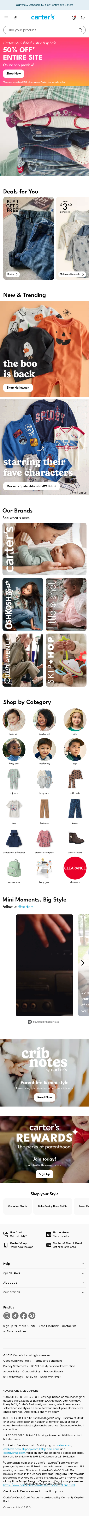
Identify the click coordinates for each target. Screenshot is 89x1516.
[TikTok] (15, 1315)
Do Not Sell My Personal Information (53, 1366)
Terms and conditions (48, 1360)
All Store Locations (14, 1331)
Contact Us (69, 1326)
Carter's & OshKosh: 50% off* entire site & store (44, 5)
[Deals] (15, 17)
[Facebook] (23, 1315)
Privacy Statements (15, 1366)
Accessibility (11, 1371)
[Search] (80, 30)
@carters (26, 907)
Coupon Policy (31, 1371)
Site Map (31, 1377)
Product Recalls (54, 1371)
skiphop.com (30, 1449)
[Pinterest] (31, 1315)
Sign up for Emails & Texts (19, 1326)
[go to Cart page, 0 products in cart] (82, 17)
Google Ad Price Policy (17, 1360)
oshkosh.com (12, 1449)
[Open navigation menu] (6, 17)
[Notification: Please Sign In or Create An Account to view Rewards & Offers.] (73, 17)
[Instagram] (6, 1315)
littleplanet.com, (49, 1449)
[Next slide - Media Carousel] (82, 963)
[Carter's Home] (44, 17)
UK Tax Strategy (13, 1377)
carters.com (63, 1445)
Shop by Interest (50, 1377)
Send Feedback (49, 1326)
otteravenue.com (14, 1453)
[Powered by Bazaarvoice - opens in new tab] (43, 1022)
